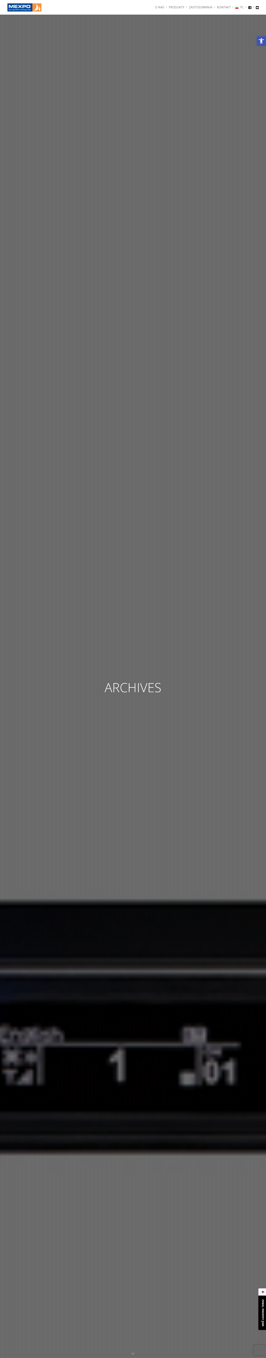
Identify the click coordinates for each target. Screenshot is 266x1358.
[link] (261, 41)
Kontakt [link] (224, 7)
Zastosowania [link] (200, 7)
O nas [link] (159, 7)
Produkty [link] (177, 7)
